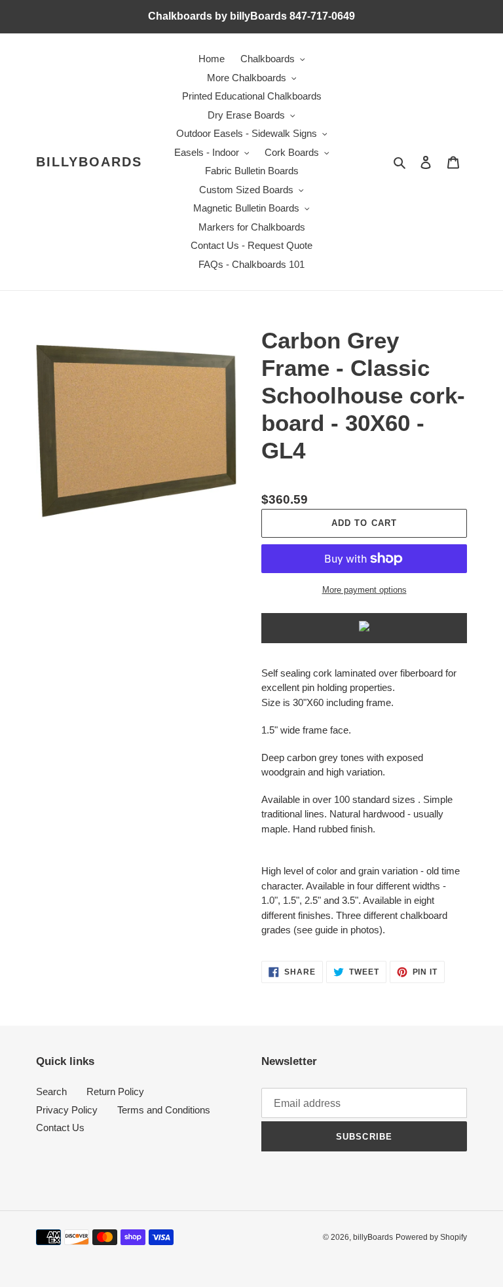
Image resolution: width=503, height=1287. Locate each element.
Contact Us (60, 1127)
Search (51, 1091)
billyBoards (89, 162)
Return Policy (115, 1091)
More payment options (364, 590)
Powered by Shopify (431, 1237)
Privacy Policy (67, 1109)
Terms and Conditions (163, 1109)
